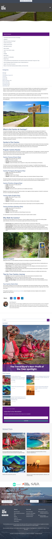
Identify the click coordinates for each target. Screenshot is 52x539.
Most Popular (6, 55)
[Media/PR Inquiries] (38, 511)
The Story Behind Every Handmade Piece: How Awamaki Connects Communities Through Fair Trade (21, 60)
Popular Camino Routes (8, 44)
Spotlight (5, 53)
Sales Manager (43, 515)
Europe (4, 77)
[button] (50, 7)
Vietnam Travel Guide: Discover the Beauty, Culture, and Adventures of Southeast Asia (18, 398)
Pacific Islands (5, 81)
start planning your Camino (19, 290)
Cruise (4, 76)
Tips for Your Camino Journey (9, 50)
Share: (5, 51)
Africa (4, 72)
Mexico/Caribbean (6, 80)
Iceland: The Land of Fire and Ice (9, 64)
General (4, 79)
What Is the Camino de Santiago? (10, 41)
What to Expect (6, 48)
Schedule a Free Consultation (26, 0)
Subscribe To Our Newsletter (9, 57)
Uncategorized (5, 84)
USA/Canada (5, 85)
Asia (3, 73)
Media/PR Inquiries (44, 511)
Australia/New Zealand (7, 75)
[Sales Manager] (38, 515)
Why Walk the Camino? (8, 46)
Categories (5, 39)
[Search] (48, 320)
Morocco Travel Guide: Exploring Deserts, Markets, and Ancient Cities (16, 65)
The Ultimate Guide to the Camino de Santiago (12, 37)
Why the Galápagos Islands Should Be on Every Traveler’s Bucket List (16, 62)
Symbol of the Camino (8, 42)
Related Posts (6, 58)
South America (5, 83)
